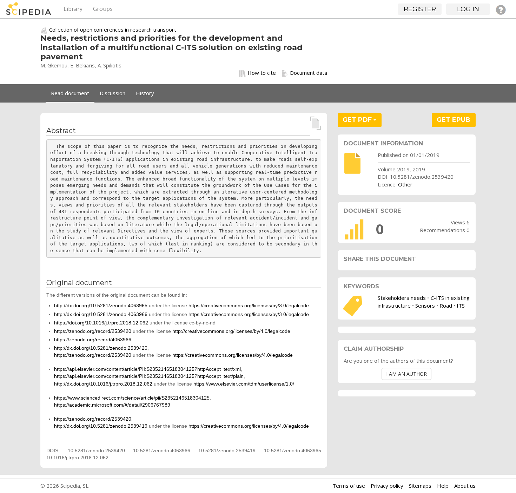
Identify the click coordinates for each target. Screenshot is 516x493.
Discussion (112, 93)
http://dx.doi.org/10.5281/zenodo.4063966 (100, 314)
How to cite (261, 72)
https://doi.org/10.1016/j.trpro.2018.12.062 (101, 323)
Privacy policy (387, 485)
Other (405, 184)
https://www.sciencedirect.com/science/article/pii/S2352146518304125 (132, 398)
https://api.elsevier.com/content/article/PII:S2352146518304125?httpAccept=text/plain (149, 376)
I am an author (406, 373)
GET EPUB (453, 120)
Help (443, 485)
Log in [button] (468, 9)
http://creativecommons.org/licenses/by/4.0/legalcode (231, 331)
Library (73, 9)
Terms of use (348, 485)
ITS (461, 305)
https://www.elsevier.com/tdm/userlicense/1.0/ (243, 384)
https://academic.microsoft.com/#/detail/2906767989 (112, 405)
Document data (308, 72)
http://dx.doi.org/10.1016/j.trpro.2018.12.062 (103, 384)
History (145, 93)
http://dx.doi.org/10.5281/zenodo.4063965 (100, 305)
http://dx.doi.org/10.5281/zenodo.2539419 (100, 426)
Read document (70, 93)
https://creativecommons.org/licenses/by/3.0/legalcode (248, 305)
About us (465, 485)
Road (445, 305)
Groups (103, 9)
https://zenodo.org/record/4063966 (92, 339)
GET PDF (358, 120)
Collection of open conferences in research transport (112, 29)
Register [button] (420, 9)
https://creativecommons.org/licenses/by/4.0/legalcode (232, 355)
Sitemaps (420, 485)
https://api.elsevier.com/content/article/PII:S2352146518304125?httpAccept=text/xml (147, 369)
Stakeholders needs (402, 297)
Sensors (425, 305)
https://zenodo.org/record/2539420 (92, 331)
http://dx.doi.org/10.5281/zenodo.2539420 (100, 348)
